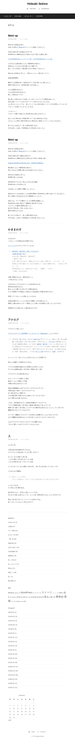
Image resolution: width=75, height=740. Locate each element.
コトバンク (11, 245)
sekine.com (11, 522)
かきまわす (15, 229)
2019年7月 (11, 637)
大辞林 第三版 (16, 254)
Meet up (13, 35)
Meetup (11, 593)
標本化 (39, 344)
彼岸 (26, 597)
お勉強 (10, 526)
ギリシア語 (39, 351)
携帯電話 (34, 597)
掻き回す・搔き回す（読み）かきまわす (25, 251)
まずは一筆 (7, 16)
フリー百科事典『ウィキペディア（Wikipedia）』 (33, 333)
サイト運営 (11, 530)
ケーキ (39, 593)
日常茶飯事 (11, 551)
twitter (33, 8)
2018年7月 (11, 687)
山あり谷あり (12, 547)
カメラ (35, 593)
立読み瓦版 (17, 16)
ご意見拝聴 (38, 16)
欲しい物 (11, 560)
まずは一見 (27, 16)
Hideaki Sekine (37, 3)
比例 (53, 351)
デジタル (52, 341)
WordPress (26, 592)
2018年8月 (11, 683)
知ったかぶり (12, 564)
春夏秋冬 (11, 555)
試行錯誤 (17, 601)
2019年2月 (11, 658)
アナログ (13, 319)
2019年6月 (11, 641)
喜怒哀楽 (11, 543)
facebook (45, 8)
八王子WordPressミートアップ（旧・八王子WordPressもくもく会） (30, 59)
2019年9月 (11, 629)
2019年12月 (11, 616)
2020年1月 (11, 612)
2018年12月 (11, 666)
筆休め (10, 568)
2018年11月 (11, 671)
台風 (13, 597)
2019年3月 (11, 654)
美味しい (11, 572)
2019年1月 (11, 662)
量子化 (45, 344)
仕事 (60, 593)
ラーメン (54, 592)
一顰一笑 (11, 539)
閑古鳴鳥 (11, 581)
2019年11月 (11, 620)
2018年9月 (11, 679)
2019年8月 (11, 633)
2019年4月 (11, 650)
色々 (9, 576)
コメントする (23, 39)
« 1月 (9, 720)
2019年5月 (11, 646)
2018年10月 (11, 675)
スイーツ (47, 592)
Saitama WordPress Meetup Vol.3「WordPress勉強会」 (26, 163)
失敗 (22, 597)
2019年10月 (11, 625)
